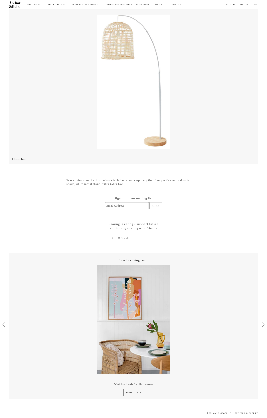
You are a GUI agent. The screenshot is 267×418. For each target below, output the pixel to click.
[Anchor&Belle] (15, 4)
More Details (133, 392)
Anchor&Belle (223, 413)
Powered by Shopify (246, 413)
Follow (244, 4)
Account (231, 4)
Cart (255, 4)
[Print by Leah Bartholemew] (133, 319)
